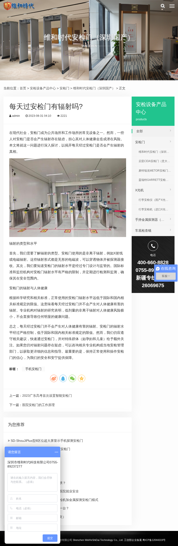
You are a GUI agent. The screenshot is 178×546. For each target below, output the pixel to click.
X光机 (139, 190)
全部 (139, 131)
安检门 (64, 88)
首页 (23, 88)
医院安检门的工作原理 (38, 405)
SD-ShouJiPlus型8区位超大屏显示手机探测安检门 (46, 440)
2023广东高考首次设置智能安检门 (47, 395)
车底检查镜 (143, 230)
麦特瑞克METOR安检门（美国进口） (156, 170)
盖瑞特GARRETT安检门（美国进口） (156, 180)
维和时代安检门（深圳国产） (94, 88)
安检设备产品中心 (43, 88)
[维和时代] (18, 5)
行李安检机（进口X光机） (155, 209)
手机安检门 (33, 369)
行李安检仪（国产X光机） (155, 200)
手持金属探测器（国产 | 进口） (154, 219)
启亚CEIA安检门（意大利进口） (156, 161)
